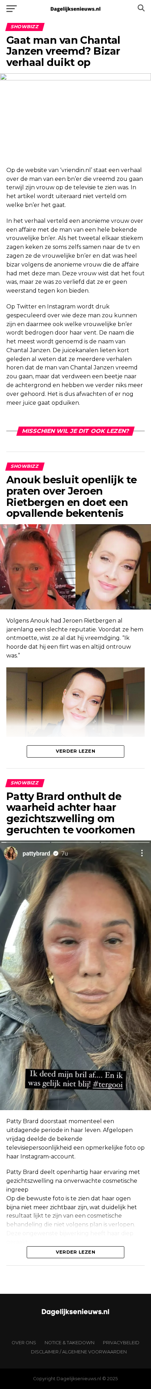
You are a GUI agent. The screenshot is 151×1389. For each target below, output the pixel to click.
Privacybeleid (121, 1342)
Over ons (24, 1342)
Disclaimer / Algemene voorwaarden (79, 1351)
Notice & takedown (69, 1342)
